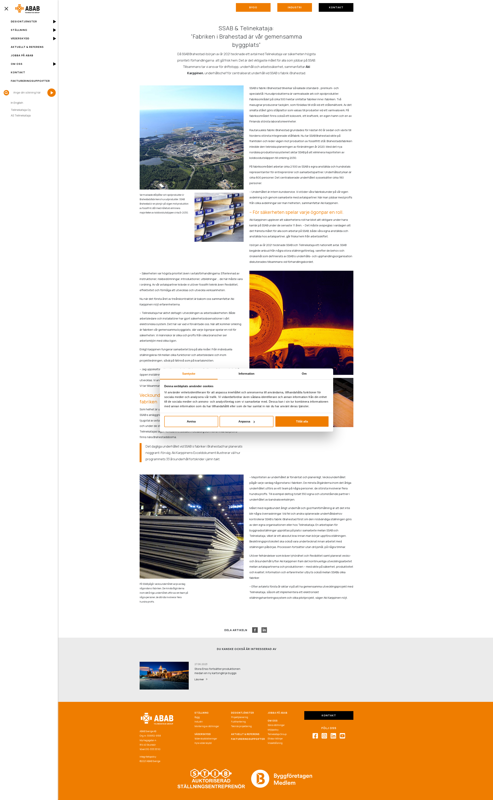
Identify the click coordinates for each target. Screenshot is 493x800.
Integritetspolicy (148, 756)
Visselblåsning (275, 743)
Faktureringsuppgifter (30, 81)
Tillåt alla (302, 421)
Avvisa (191, 421)
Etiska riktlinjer (275, 738)
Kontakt (18, 72)
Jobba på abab (278, 712)
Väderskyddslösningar (206, 738)
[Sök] (51, 93)
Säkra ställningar (276, 725)
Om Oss (17, 64)
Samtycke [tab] (188, 373)
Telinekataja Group (277, 734)
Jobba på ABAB (22, 55)
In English (17, 103)
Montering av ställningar (207, 726)
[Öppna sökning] (6, 92)
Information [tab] (246, 373)
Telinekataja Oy (21, 110)
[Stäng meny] (6, 8)
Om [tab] (304, 373)
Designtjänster (24, 21)
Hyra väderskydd (203, 743)
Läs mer (201, 679)
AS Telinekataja (21, 115)
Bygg (253, 7)
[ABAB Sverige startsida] (27, 8)
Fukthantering (238, 721)
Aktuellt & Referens (27, 47)
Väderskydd (20, 38)
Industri (295, 7)
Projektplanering (239, 717)
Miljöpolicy (273, 729)
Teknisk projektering (241, 726)
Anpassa (244, 421)
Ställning (19, 30)
